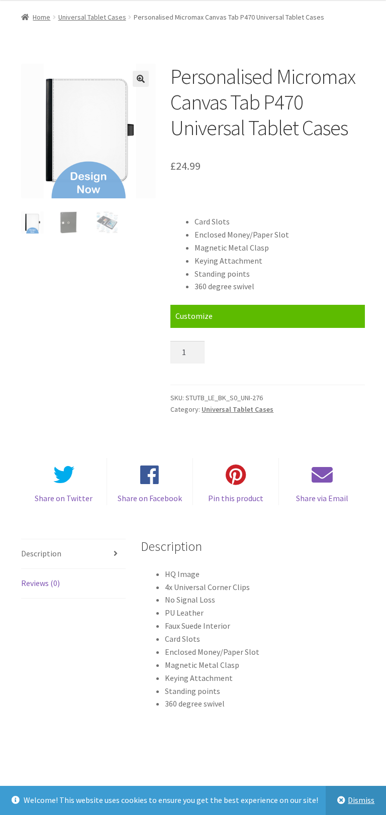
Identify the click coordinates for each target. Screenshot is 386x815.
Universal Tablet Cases (92, 17)
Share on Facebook (150, 498)
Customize (194, 316)
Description (41, 553)
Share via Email (322, 498)
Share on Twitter (63, 498)
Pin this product (235, 498)
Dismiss (361, 800)
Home (41, 17)
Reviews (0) (40, 583)
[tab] (73, 554)
